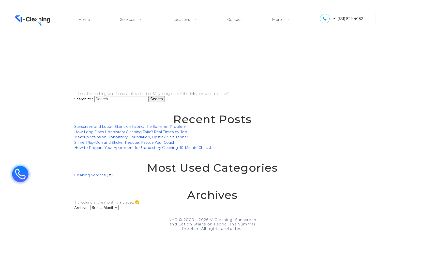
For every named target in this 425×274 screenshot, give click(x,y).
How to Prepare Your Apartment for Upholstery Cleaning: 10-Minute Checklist (144, 147)
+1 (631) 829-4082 (348, 18)
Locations (181, 19)
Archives (81, 208)
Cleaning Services (90, 175)
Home (84, 19)
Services (127, 19)
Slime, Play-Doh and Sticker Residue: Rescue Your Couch (124, 142)
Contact (234, 19)
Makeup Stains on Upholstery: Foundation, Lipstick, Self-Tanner (131, 137)
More (277, 19)
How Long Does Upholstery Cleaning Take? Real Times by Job (130, 132)
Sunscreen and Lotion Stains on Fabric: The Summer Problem (130, 126)
